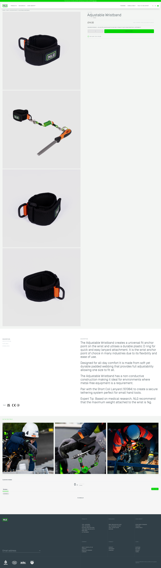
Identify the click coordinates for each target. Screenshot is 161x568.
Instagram (111, 548)
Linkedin (111, 550)
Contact (111, 547)
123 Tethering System (115, 526)
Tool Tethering (86, 526)
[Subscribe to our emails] (39, 550)
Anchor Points (13, 10)
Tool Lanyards (86, 524)
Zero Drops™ (31, 5)
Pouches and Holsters (88, 527)
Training (122, 5)
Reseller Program (87, 550)
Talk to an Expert (143, 5)
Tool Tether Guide (114, 527)
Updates (84, 548)
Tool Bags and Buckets (88, 529)
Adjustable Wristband (24, 10)
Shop (7, 10)
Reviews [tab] (5, 489)
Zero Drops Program (141, 524)
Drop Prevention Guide (115, 524)
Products (14, 5)
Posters (111, 529)
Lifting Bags (85, 532)
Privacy (137, 550)
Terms (137, 551)
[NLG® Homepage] (5, 5)
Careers (84, 551)
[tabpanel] (80, 502)
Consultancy (132, 5)
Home (4, 10)
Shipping (137, 547)
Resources (22, 5)
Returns (137, 548)
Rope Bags (84, 530)
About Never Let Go (87, 547)
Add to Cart (129, 31)
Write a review (155, 489)
